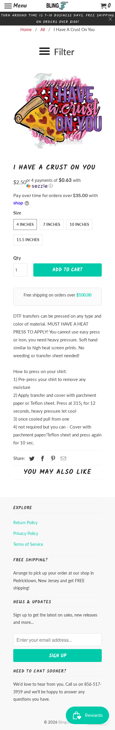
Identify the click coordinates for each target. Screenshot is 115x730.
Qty (17, 257)
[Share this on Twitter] (31, 458)
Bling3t (64, 722)
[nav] (15, 6)
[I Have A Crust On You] (57, 110)
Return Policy (25, 522)
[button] (64, 183)
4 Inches (25, 224)
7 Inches (51, 224)
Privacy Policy (25, 533)
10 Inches (79, 224)
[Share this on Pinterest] (52, 458)
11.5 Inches (28, 239)
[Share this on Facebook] (41, 458)
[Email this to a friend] (62, 458)
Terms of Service (28, 544)
